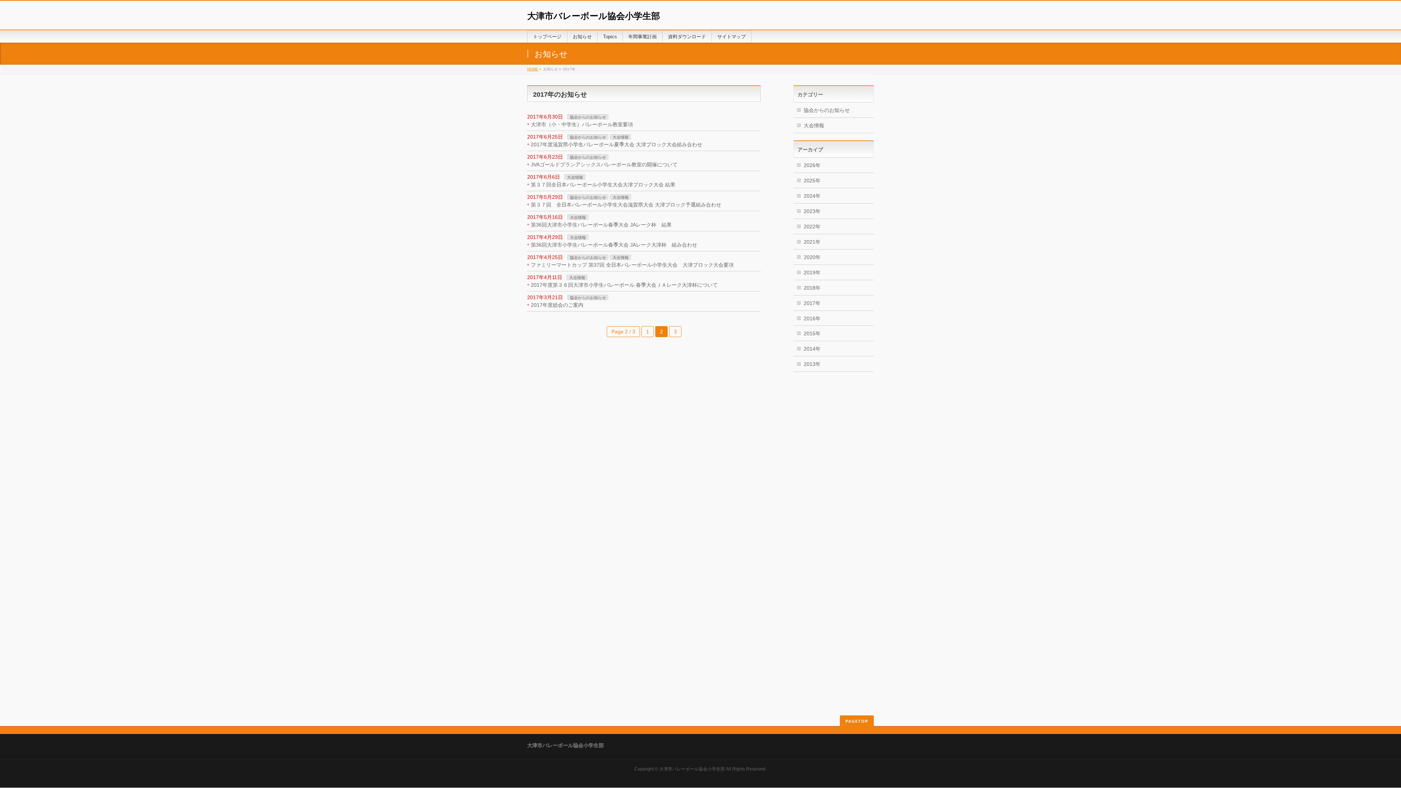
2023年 (812, 211)
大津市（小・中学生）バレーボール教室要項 (582, 124)
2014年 (812, 349)
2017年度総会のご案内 (557, 305)
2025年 (812, 181)
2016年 (812, 318)
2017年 (812, 303)
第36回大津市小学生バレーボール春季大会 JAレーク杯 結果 (601, 225)
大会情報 (621, 137)
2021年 (812, 242)
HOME (532, 69)
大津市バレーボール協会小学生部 (593, 16)
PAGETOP (856, 721)
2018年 (812, 288)
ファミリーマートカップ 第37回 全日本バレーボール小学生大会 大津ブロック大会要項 (632, 265)
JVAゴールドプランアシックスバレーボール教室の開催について (604, 164)
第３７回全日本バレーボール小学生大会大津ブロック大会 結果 (603, 185)
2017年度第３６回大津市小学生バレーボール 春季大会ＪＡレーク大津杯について (624, 285)
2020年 (812, 257)
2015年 (812, 333)
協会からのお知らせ (588, 117)
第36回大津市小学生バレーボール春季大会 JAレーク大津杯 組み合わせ (614, 245)
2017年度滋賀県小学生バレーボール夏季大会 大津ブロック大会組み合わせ (616, 144)
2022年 (812, 226)
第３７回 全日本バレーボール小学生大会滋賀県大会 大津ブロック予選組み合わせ (626, 205)
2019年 (812, 272)
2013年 (812, 364)
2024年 (812, 196)
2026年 (812, 165)
